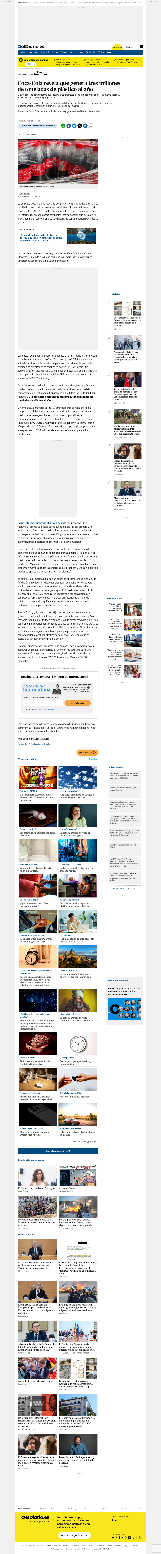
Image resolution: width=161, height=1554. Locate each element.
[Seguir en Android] (113, 1520)
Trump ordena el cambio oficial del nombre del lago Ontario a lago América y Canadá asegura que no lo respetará (125, 394)
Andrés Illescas (64, 1313)
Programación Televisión (135, 1509)
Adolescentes (97, 1509)
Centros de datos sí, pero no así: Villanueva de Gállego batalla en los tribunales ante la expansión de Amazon (123, 805)
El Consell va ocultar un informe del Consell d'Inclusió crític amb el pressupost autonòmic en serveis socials (123, 876)
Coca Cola (47, 744)
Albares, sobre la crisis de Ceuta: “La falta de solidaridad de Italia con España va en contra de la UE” (37, 1347)
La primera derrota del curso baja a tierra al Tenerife (123, 789)
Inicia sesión (129, 47)
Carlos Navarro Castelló (122, 437)
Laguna (76, 1509)
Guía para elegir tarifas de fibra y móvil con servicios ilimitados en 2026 (115, 607)
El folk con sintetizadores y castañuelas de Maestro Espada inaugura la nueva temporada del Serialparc (124, 832)
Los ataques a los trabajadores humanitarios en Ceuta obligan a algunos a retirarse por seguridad (76, 1222)
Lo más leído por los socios (31, 1160)
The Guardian (23, 744)
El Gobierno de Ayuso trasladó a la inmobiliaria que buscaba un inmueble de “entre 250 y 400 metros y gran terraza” (77, 1422)
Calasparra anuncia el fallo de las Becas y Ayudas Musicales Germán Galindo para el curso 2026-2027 (124, 775)
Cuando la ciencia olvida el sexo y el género (123, 846)
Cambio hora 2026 (37, 1509)
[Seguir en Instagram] (126, 1537)
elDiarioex (63, 1276)
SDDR (52, 1509)
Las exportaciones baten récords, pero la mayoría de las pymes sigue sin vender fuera (115, 669)
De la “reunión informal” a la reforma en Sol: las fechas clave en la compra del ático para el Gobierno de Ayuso (37, 1422)
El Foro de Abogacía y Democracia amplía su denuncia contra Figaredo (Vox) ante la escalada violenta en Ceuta (37, 1461)
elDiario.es (63, 1390)
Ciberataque (72, 3)
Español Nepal (37, 3)
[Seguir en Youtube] (129, 1537)
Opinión (55, 52)
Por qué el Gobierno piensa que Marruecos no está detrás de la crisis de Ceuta (37, 1222)
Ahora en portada (26, 1234)
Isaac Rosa (22, 1384)
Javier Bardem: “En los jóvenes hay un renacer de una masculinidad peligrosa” (76, 1460)
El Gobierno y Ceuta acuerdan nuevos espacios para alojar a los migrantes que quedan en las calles (77, 1347)
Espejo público (87, 3)
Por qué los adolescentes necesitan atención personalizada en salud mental (115, 623)
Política (22, 52)
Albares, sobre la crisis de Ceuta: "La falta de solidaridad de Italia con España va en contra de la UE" (127, 502)
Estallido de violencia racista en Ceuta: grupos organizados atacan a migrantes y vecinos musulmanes (77, 1307)
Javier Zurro (63, 1466)
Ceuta (44, 3)
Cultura (64, 52)
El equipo (40, 1546)
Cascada (140, 3)
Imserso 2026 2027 (67, 1509)
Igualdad (79, 52)
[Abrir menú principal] (141, 46)
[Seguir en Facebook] (119, 1537)
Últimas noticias (116, 767)
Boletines (85, 1549)
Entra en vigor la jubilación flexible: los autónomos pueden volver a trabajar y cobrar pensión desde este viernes (126, 357)
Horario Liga (88, 1509)
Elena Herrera (23, 1271)
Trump (57, 3)
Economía (45, 52)
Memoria (81, 1509)
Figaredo (79, 3)
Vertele (101, 52)
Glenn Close (113, 3)
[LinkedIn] (85, 125)
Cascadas (58, 1509)
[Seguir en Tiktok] (133, 1537)
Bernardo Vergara (66, 1191)
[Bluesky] (74, 125)
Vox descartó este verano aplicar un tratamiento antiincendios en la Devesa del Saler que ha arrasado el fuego (127, 430)
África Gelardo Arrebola (27, 1429)
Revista (77, 1549)
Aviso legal (100, 1546)
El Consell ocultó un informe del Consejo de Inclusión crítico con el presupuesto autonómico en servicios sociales (124, 819)
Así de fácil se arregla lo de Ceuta (35, 1381)
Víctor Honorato (24, 1228)
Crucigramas (46, 1509)
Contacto (69, 1549)
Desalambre (91, 52)
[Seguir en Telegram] (122, 1537)
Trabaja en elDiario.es (53, 1546)
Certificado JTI (96, 1549)
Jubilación (106, 3)
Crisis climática (30, 134)
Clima (71, 52)
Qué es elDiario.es (28, 1546)
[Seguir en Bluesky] (113, 1537)
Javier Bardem (63, 3)
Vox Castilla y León (97, 3)
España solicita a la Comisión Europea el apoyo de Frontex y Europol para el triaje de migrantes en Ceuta (36, 1308)
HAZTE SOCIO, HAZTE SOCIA (74, 1535)
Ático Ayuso (50, 3)
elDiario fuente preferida (109, 1509)
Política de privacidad (114, 1546)
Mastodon (106, 1549)
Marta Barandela (82, 1353)
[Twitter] (79, 125)
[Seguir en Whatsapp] (137, 1537)
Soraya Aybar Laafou (67, 1228)
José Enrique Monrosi (67, 1353)
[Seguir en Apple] (116, 1520)
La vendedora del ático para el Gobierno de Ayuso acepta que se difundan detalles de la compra (76, 1384)
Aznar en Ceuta (67, 1188)
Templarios (128, 3)
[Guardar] (91, 125)
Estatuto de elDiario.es (118, 980)
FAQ (125, 1546)
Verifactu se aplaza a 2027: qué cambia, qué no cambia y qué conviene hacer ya (115, 654)
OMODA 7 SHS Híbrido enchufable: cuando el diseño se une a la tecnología (115, 638)
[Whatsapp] (63, 125)
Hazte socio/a (117, 47)
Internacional (33, 52)
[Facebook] (68, 125)
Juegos (109, 52)
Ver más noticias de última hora (122, 889)
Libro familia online (122, 1509)
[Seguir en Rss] (140, 1537)
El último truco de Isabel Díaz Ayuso (37, 1188)
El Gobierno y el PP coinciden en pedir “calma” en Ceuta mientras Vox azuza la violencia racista (35, 1265)
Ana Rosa (134, 3)
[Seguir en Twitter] (116, 1537)
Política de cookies (57, 1549)
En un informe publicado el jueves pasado (42, 522)
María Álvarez (23, 1191)
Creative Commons (88, 1546)
